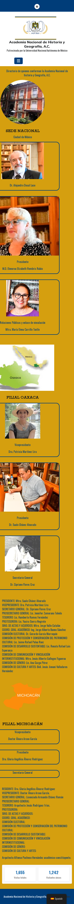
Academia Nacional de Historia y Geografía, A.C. (37, 44)
